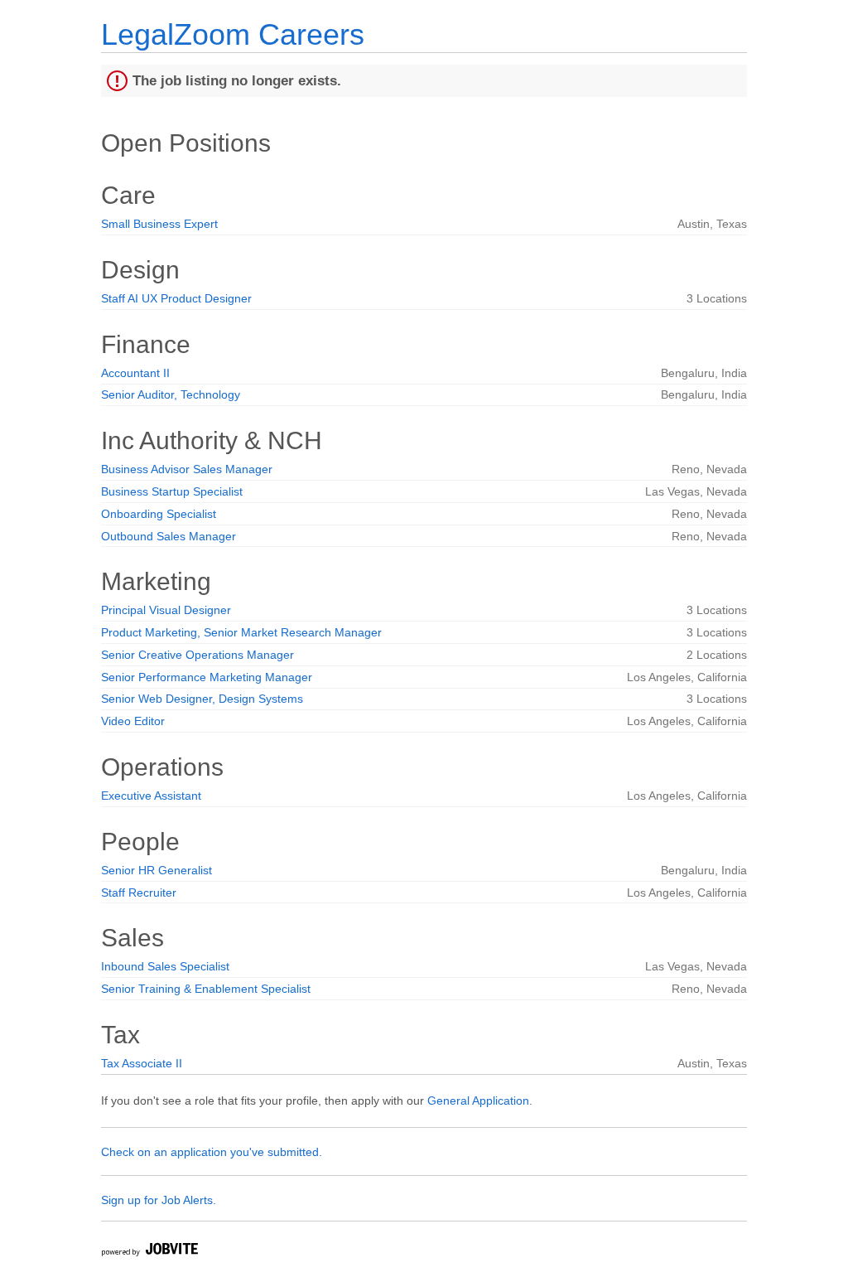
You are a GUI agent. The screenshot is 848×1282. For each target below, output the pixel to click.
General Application (478, 1100)
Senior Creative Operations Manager (197, 654)
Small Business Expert (159, 223)
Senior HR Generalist (156, 870)
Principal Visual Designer (166, 610)
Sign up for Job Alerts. (158, 1200)
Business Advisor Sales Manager (186, 469)
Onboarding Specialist (158, 513)
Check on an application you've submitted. (211, 1152)
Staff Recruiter (138, 892)
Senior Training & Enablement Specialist (206, 988)
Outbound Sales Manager (168, 536)
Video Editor (133, 721)
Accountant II (135, 373)
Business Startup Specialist (172, 491)
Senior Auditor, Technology (170, 394)
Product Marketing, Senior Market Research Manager (241, 632)
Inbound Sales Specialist (165, 966)
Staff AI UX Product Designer (176, 298)
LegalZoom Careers (232, 34)
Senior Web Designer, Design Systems (202, 698)
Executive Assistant (151, 795)
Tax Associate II (141, 1063)
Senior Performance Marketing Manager (206, 677)
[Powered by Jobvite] (149, 1251)
